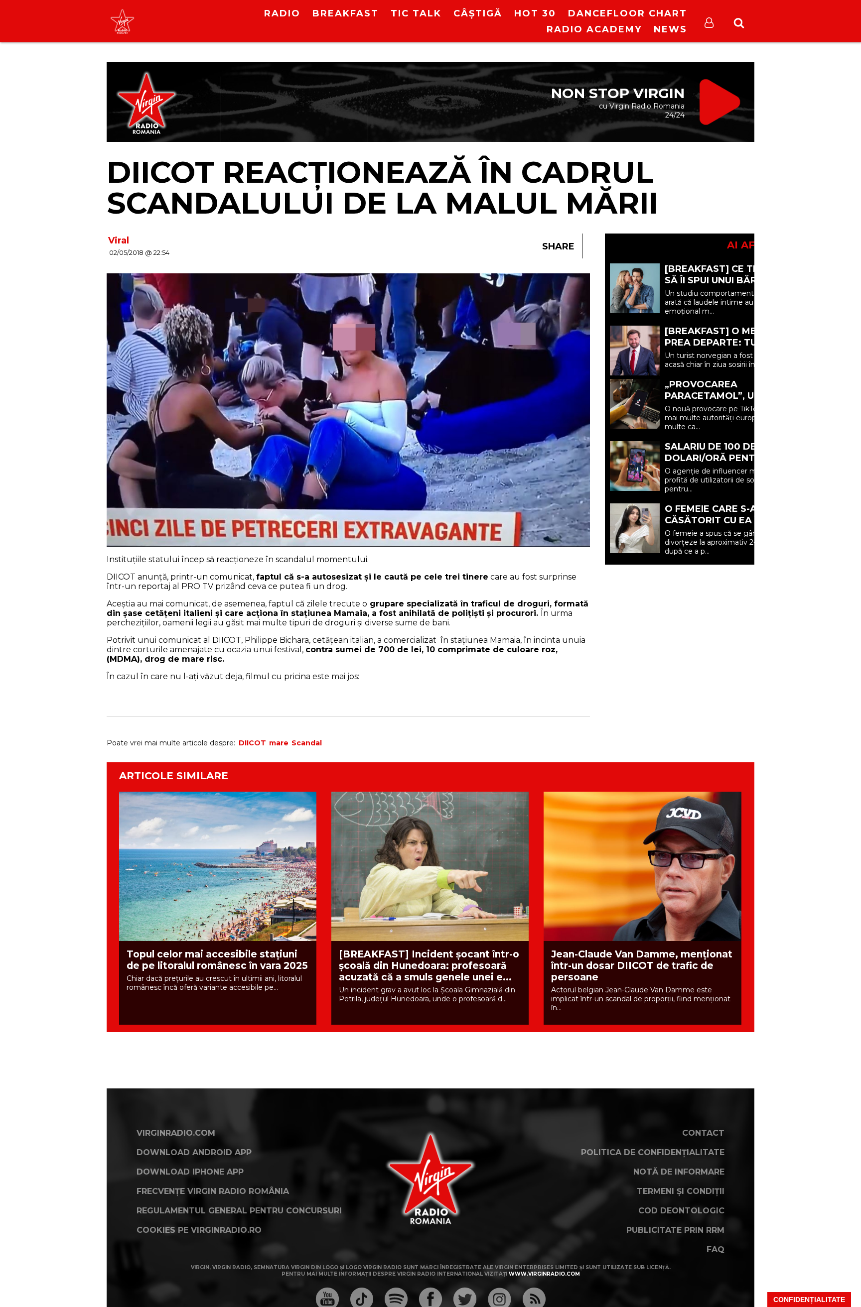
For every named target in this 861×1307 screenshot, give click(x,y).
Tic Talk (416, 13)
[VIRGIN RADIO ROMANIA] (122, 21)
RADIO (282, 13)
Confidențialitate (809, 1300)
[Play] (197, 21)
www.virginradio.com (544, 1274)
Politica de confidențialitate (652, 1152)
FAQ (715, 1249)
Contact (703, 1133)
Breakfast (345, 13)
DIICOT (252, 742)
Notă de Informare (678, 1172)
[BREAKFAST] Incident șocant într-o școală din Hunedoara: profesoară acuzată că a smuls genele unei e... (429, 966)
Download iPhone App (190, 1172)
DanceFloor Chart (627, 13)
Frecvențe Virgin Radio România (213, 1191)
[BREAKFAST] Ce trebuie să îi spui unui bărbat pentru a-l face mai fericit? (726, 286)
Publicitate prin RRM (675, 1230)
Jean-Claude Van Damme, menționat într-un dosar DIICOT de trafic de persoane (641, 966)
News (670, 29)
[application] (205, 15)
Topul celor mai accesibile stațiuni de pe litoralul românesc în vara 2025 (217, 960)
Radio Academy (594, 29)
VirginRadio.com (176, 1133)
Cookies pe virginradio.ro (199, 1230)
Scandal (306, 742)
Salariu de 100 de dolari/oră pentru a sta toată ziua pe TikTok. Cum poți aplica (732, 463)
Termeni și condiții (680, 1191)
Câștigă (477, 13)
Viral (118, 240)
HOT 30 (535, 13)
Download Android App (194, 1152)
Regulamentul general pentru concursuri (239, 1210)
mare (278, 742)
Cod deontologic (681, 1210)
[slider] (216, 22)
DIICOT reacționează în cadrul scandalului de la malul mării (382, 187)
